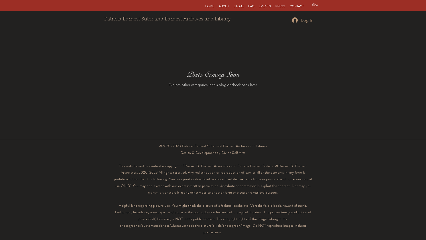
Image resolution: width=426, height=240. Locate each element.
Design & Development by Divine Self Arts (213, 152)
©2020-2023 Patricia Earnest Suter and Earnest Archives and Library (213, 145)
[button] (316, 4)
